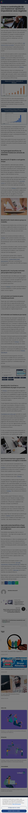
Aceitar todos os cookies (14, 811)
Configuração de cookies (14, 807)
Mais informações (16, 804)
